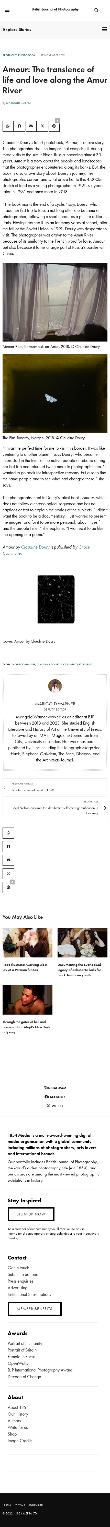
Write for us (18, 1427)
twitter (56, 1105)
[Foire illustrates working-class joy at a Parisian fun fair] (27, 943)
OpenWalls (18, 1363)
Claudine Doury (48, 664)
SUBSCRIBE (36, 1505)
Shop (12, 1434)
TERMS (7, 1505)
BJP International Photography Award (40, 1370)
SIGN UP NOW (31, 1214)
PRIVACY (20, 1505)
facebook (57, 1097)
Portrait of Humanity (25, 1343)
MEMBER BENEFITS (35, 1308)
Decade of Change (24, 1376)
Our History (18, 1414)
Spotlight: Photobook (19, 55)
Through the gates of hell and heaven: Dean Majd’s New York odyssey (26, 1026)
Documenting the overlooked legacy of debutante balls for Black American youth (79, 969)
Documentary (71, 664)
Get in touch (18, 1268)
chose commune (23, 664)
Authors (14, 1420)
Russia (87, 664)
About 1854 (18, 1407)
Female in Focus (21, 1356)
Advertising (17, 1288)
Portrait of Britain (22, 1350)
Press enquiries (20, 1281)
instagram (56, 1088)
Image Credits (20, 1440)
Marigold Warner (18, 103)
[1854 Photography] (55, 10)
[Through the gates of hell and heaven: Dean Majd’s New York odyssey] (27, 1000)
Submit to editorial (23, 1274)
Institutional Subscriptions (29, 1294)
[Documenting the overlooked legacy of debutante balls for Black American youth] (82, 943)
